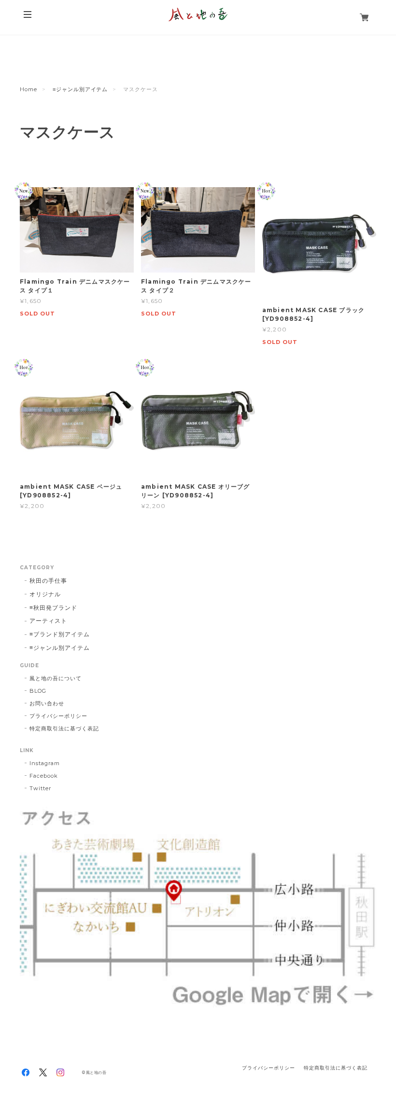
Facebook (43, 775)
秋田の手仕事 (48, 580)
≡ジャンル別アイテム (80, 89)
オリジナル (45, 594)
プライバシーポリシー (58, 716)
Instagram (44, 763)
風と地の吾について (55, 678)
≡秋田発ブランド (53, 607)
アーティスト (48, 620)
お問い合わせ (46, 703)
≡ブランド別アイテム (59, 634)
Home (28, 89)
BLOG (37, 690)
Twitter (40, 788)
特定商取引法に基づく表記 (64, 728)
